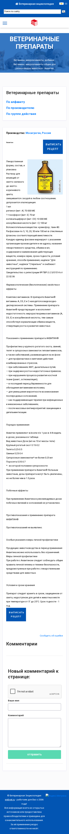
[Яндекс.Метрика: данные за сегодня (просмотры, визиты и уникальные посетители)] (56, 796)
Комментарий (16, 715)
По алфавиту (15, 102)
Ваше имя (13, 700)
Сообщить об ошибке (51, 635)
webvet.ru (10, 799)
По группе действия (21, 114)
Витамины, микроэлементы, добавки (34, 60)
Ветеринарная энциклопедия (36, 3)
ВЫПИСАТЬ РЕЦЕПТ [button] (53, 146)
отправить (34, 754)
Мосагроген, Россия (38, 133)
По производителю (20, 108)
